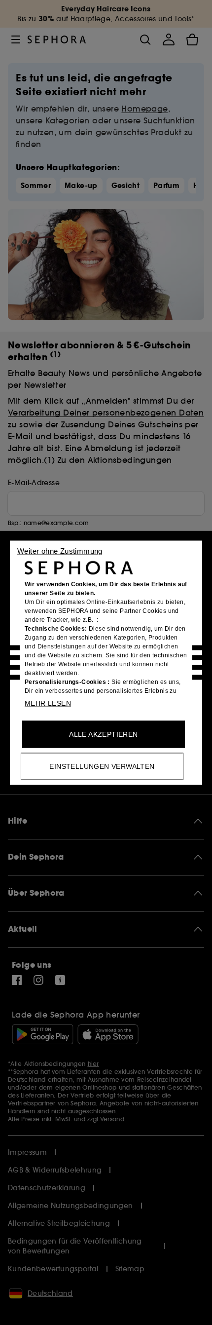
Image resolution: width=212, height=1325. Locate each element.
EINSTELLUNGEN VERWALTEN (101, 766)
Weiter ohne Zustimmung (60, 550)
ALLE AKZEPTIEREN (103, 734)
